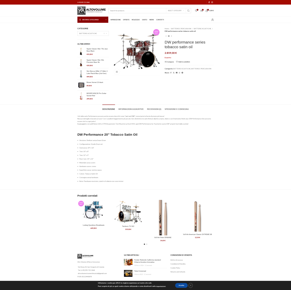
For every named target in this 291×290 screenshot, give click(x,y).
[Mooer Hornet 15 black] (81, 85)
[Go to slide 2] (146, 244)
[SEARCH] (188, 10)
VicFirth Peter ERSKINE (162, 237)
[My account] (212, 19)
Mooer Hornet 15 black (95, 82)
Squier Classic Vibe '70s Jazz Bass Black (97, 50)
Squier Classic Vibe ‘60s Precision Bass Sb (95, 61)
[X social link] (173, 72)
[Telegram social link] (182, 72)
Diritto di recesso (176, 260)
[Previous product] (166, 36)
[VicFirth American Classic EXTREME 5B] (197, 216)
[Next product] (171, 36)
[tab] (108, 108)
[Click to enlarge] (117, 72)
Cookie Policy (175, 268)
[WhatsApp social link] (179, 72)
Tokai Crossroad (140, 271)
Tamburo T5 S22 (128, 226)
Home (167, 29)
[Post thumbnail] (128, 263)
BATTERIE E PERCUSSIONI (181, 29)
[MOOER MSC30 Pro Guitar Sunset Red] (81, 96)
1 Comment (148, 265)
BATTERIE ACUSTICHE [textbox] (88, 33)
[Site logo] (91, 10)
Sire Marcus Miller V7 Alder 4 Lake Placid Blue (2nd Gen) (97, 72)
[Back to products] (168, 36)
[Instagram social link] (212, 2)
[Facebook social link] (209, 2)
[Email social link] (176, 72)
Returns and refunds (177, 272)
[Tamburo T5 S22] (128, 212)
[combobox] (93, 33)
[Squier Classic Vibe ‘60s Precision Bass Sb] (81, 63)
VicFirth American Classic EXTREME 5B (197, 234)
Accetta (181, 285)
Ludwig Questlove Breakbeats (93, 225)
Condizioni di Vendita (177, 264)
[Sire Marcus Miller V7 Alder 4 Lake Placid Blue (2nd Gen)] (81, 74)
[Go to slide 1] (144, 244)
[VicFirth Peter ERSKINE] (163, 217)
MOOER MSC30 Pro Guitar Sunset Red (96, 94)
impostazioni (161, 286)
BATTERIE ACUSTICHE (202, 29)
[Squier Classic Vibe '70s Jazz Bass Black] (81, 51)
